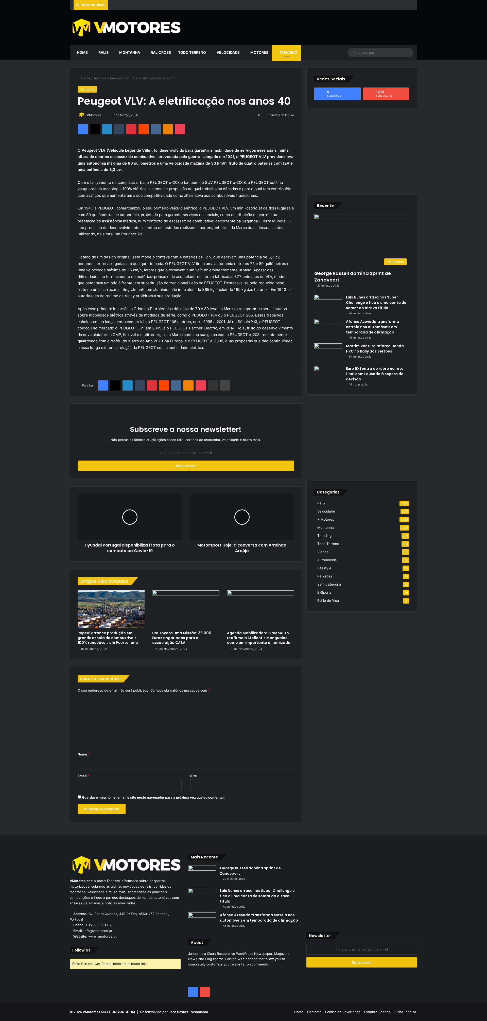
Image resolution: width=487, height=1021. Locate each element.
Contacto (314, 1012)
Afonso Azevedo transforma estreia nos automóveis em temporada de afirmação (372, 327)
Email (83, 776)
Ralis (103, 52)
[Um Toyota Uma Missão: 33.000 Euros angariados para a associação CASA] (185, 609)
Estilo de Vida (328, 600)
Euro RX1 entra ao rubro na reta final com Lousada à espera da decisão (375, 374)
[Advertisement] (302, 26)
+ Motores (325, 519)
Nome (84, 754)
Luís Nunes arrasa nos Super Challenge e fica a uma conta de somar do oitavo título (376, 302)
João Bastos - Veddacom (188, 1012)
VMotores (94, 115)
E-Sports (324, 592)
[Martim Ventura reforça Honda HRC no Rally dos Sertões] (328, 352)
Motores (259, 52)
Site (193, 776)
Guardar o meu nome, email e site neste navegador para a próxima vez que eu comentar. (153, 797)
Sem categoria (329, 584)
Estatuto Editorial (377, 1012)
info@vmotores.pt (98, 931)
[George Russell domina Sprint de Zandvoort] (202, 875)
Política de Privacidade (342, 1012)
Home (82, 52)
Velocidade (228, 52)
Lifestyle (324, 568)
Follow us (81, 950)
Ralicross (160, 52)
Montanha (129, 52)
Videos (322, 552)
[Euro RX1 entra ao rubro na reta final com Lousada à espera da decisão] (328, 375)
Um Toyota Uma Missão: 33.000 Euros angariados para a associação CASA (181, 637)
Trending (287, 52)
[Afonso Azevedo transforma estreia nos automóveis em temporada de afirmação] (328, 328)
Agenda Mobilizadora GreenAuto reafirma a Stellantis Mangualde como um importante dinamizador (259, 637)
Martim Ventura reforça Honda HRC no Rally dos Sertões (375, 348)
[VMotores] (125, 27)
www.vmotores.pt (102, 936)
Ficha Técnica (405, 1012)
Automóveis (327, 560)
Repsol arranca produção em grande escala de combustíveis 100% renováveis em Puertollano (108, 637)
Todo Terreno (192, 52)
